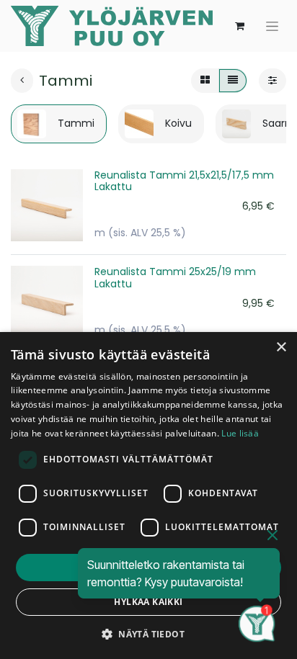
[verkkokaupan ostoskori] (239, 26)
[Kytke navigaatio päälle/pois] (272, 26)
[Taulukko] (205, 80)
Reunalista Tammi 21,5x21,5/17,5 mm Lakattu (184, 181)
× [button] (280, 347)
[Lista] (232, 80)
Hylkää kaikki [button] (148, 602)
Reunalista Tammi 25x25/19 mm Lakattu (175, 277)
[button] (148, 633)
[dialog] (148, 495)
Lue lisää (240, 433)
